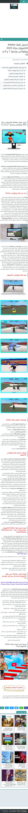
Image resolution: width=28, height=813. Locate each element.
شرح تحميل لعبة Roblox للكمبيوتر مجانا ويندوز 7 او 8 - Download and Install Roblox (13, 82)
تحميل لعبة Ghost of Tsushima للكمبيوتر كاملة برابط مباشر (21, 747)
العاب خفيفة (23, 59)
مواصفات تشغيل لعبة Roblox (15, 76)
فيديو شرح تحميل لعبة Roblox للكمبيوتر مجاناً (14, 88)
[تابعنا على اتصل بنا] (1, 1)
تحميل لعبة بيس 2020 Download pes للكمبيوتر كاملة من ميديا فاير (20, 765)
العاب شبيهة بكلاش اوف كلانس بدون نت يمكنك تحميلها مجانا (21, 783)
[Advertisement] (14, 24)
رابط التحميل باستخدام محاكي (14, 640)
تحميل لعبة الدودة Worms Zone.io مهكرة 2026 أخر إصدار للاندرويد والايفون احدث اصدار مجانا (8, 783)
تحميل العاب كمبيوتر (16, 59)
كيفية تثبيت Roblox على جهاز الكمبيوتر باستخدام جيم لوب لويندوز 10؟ (14, 85)
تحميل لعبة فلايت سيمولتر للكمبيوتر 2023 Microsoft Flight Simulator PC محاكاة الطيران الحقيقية (8, 765)
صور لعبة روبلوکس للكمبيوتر (16, 74)
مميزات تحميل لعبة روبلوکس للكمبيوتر (13, 79)
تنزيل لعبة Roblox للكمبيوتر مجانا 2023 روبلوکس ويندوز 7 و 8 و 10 (14, 67)
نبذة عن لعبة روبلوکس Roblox (15, 71)
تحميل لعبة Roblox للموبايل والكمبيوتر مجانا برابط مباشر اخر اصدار (21, 729)
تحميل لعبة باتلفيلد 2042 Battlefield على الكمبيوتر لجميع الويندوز (8, 729)
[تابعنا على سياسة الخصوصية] (4, 1)
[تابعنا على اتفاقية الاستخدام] (7, 1)
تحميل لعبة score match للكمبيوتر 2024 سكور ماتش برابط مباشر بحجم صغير (8, 747)
